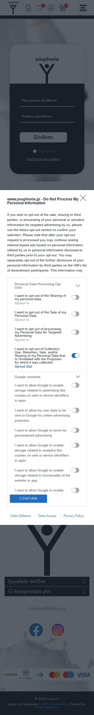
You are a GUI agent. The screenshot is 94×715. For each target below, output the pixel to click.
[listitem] (47, 285)
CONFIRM (28, 498)
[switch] (75, 297)
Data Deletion (21, 516)
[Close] (84, 199)
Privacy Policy (74, 516)
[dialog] (47, 357)
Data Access (47, 516)
